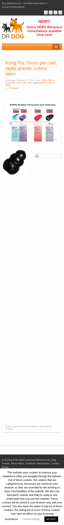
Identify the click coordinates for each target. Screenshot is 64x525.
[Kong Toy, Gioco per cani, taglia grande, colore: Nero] (32, 120)
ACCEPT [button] (51, 519)
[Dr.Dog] (32, 28)
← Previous (12, 88)
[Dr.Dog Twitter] (60, 12)
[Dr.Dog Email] (51, 12)
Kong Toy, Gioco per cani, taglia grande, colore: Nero (30, 84)
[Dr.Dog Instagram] (46, 12)
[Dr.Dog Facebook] (55, 12)
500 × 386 (47, 80)
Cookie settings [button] (31, 519)
